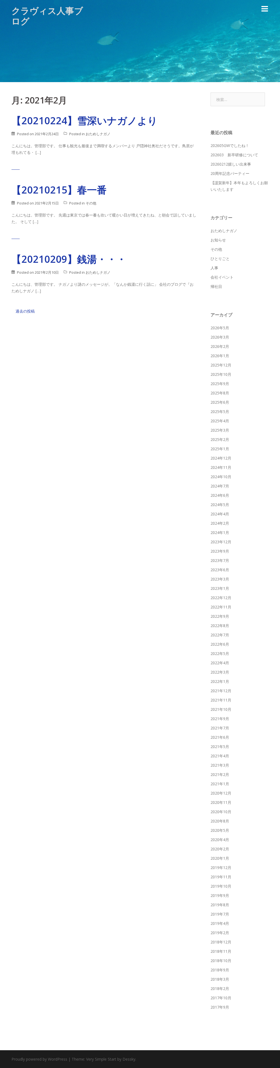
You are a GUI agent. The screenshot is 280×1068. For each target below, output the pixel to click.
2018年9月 (220, 969)
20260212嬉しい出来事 (231, 164)
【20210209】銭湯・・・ (68, 259)
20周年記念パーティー (230, 173)
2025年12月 (221, 365)
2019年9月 (220, 895)
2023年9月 (220, 551)
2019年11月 (221, 876)
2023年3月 (220, 579)
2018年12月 (221, 942)
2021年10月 (221, 709)
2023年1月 (220, 588)
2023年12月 (221, 541)
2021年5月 (220, 746)
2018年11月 (221, 951)
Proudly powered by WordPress (39, 1059)
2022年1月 (220, 681)
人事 (214, 267)
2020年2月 (220, 848)
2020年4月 (220, 839)
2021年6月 (220, 737)
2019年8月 (220, 904)
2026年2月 (220, 346)
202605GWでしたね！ (230, 145)
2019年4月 (220, 923)
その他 (91, 203)
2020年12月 (221, 793)
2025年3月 (220, 430)
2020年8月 (220, 821)
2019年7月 (220, 914)
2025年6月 (220, 402)
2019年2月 (220, 932)
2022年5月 (220, 653)
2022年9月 (220, 616)
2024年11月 (221, 467)
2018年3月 (220, 979)
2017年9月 (220, 1007)
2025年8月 (220, 393)
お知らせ (218, 240)
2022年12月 (221, 597)
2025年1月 (220, 448)
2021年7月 (220, 728)
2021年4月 (220, 755)
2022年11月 (221, 607)
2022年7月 (220, 634)
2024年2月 (220, 523)
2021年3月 (220, 765)
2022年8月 (220, 625)
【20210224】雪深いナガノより (84, 120)
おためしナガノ (98, 133)
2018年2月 (220, 988)
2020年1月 (220, 858)
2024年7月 (220, 486)
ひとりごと (220, 258)
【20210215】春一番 (59, 190)
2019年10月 (221, 886)
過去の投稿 (25, 311)
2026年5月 (220, 327)
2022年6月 (220, 644)
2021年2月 (220, 774)
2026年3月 (220, 337)
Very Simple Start (101, 1059)
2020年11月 (221, 802)
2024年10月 (221, 476)
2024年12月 (221, 458)
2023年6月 (220, 569)
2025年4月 (220, 420)
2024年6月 (220, 495)
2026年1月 (220, 355)
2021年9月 (220, 718)
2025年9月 (220, 383)
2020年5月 (220, 830)
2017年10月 (221, 997)
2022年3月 (220, 672)
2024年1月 (220, 532)
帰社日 (216, 286)
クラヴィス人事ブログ (47, 16)
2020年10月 (221, 811)
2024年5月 (220, 504)
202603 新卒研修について (234, 154)
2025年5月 (220, 411)
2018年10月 (221, 960)
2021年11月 (221, 700)
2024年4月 (220, 513)
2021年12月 (221, 690)
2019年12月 (221, 867)
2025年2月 (220, 439)
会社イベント (222, 277)
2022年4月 (220, 662)
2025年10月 (221, 374)
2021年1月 (220, 783)
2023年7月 (220, 560)
